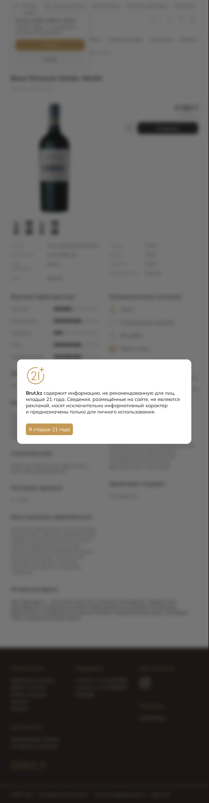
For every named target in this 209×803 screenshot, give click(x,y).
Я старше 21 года (49, 429)
